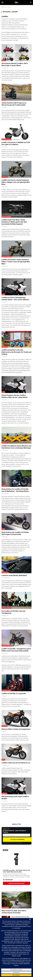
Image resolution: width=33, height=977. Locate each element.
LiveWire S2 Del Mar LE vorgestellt (14, 693)
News (3, 60)
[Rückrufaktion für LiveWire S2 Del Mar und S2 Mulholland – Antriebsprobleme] (16, 478)
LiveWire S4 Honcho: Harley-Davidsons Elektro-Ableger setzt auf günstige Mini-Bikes (16, 182)
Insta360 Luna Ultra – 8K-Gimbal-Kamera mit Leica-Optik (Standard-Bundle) (16, 871)
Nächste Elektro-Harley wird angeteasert (16, 729)
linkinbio (4, 485)
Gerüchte (4, 176)
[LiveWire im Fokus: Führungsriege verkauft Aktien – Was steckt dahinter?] (16, 286)
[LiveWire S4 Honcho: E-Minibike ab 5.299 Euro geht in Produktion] (16, 131)
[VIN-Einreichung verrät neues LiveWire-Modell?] (16, 785)
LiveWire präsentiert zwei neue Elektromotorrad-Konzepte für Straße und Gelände (16, 352)
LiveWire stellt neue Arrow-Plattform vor (16, 763)
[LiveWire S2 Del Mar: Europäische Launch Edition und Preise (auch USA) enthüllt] (16, 638)
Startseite (4, 7)
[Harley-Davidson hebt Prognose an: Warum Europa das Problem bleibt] (16, 92)
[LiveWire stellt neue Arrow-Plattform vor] (16, 752)
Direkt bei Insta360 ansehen (16, 883)
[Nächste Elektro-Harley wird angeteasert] (16, 718)
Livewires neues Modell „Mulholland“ (14, 575)
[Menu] (3, 2)
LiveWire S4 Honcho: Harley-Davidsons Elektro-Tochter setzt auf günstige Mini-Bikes (16, 262)
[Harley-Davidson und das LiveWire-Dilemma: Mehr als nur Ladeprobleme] (16, 384)
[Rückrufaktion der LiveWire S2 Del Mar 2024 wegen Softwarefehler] (16, 521)
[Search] (30, 2)
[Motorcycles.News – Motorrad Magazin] (16, 2)
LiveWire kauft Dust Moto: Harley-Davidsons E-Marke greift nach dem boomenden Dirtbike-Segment (14, 222)
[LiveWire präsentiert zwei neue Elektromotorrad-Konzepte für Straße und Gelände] (16, 339)
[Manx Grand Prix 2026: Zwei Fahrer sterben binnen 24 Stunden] (16, 900)
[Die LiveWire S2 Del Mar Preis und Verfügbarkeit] (16, 600)
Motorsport (5, 907)
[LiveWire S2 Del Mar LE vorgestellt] (16, 682)
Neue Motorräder (6, 139)
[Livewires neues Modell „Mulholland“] (16, 564)
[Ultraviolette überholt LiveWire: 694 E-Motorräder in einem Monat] (16, 52)
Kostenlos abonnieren (17, 839)
